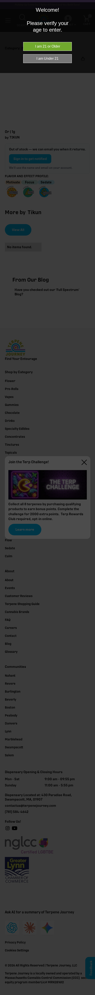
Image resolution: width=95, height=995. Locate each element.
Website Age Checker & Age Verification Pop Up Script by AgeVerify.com (89, 994)
